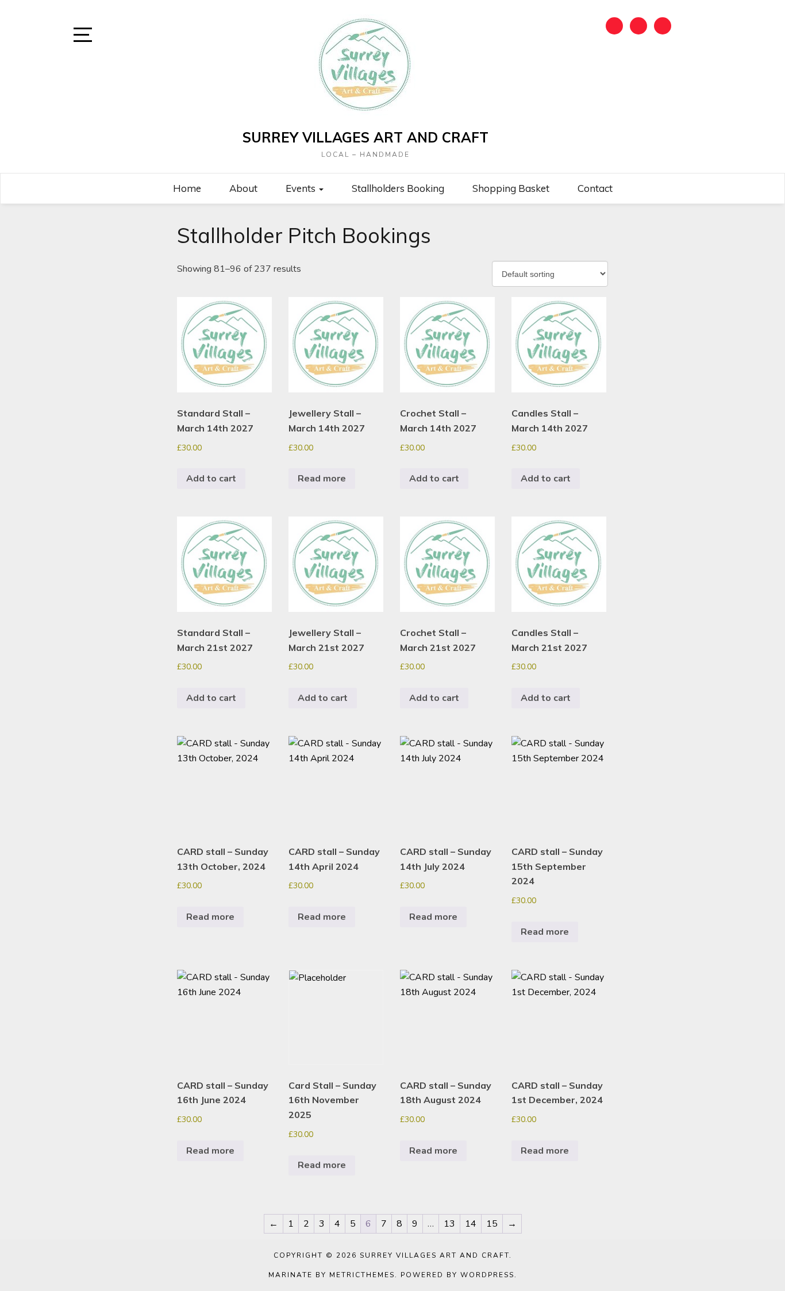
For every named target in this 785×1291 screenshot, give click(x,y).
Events (302, 188)
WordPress (487, 1275)
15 (492, 1223)
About (243, 188)
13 (449, 1223)
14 (470, 1223)
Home (187, 188)
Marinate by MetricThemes (331, 1275)
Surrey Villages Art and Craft (365, 137)
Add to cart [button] (211, 478)
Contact (595, 188)
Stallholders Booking (398, 188)
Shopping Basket (510, 188)
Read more (322, 478)
